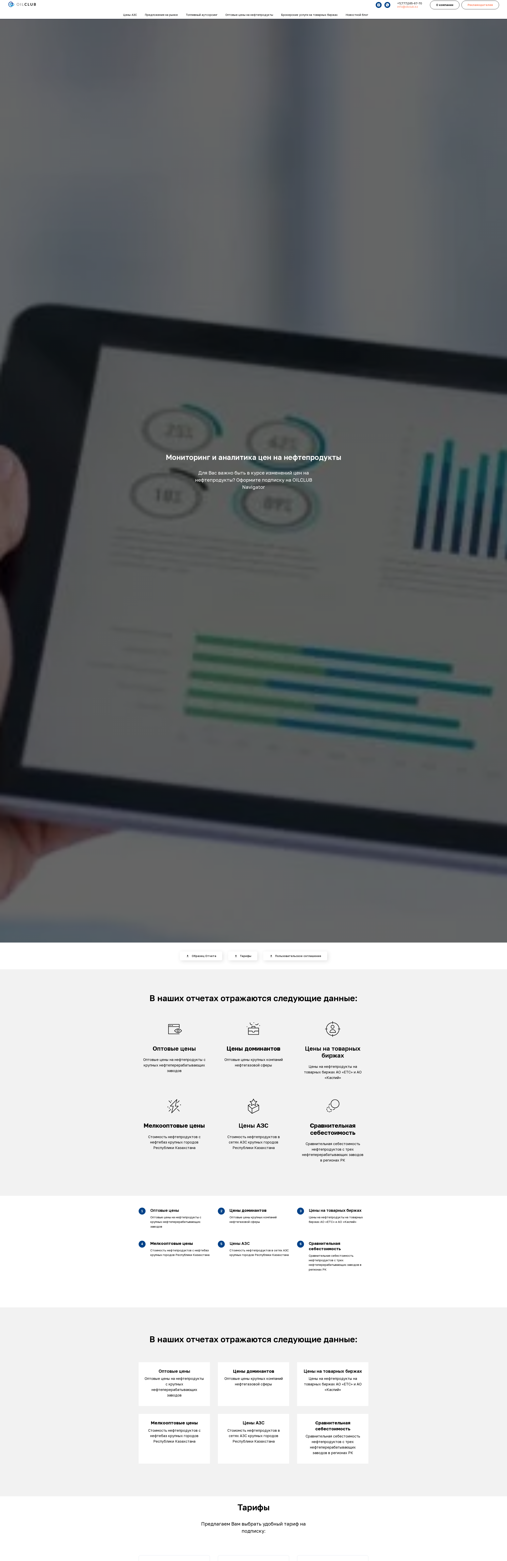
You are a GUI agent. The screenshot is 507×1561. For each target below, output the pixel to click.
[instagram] (379, 5)
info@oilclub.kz (407, 6)
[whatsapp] (387, 5)
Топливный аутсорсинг (201, 14)
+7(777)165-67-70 (409, 3)
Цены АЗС (130, 14)
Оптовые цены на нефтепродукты (249, 14)
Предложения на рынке (161, 14)
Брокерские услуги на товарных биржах (309, 14)
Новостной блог (357, 14)
